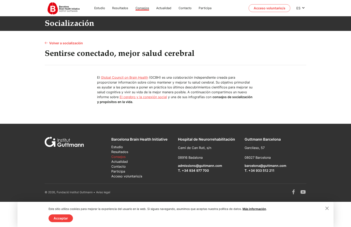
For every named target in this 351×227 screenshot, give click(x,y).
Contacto (185, 8)
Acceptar (61, 218)
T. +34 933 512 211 (259, 170)
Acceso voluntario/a (269, 8)
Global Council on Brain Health (124, 77)
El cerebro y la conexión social (143, 97)
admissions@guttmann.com (200, 166)
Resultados (120, 8)
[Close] (327, 208)
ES (298, 8)
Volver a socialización (66, 43)
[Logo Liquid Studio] (65, 8)
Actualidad (163, 8)
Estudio (99, 8)
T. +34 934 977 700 (193, 170)
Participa (205, 8)
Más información (254, 209)
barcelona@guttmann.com (265, 166)
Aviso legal (103, 192)
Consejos (142, 8)
